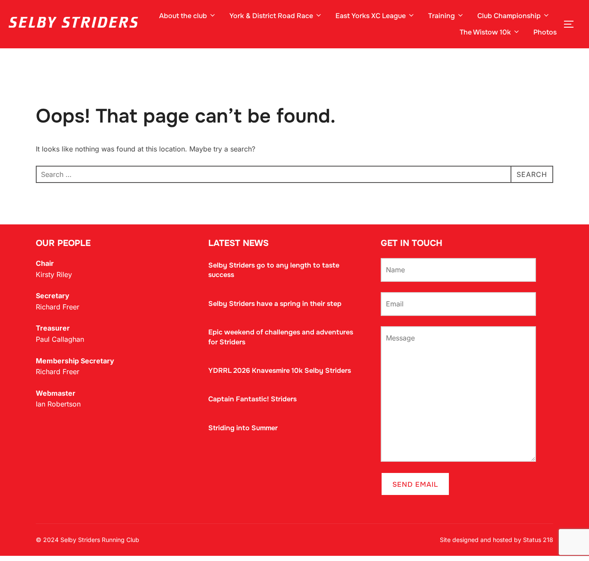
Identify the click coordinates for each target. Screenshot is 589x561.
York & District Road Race (271, 15)
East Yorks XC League (370, 15)
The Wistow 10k (485, 32)
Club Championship (509, 15)
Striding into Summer (243, 427)
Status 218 (538, 539)
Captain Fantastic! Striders (252, 398)
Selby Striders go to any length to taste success (273, 270)
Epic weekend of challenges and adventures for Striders (280, 337)
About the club (183, 15)
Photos (545, 32)
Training (441, 15)
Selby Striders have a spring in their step (274, 303)
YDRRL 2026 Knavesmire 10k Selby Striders (279, 370)
